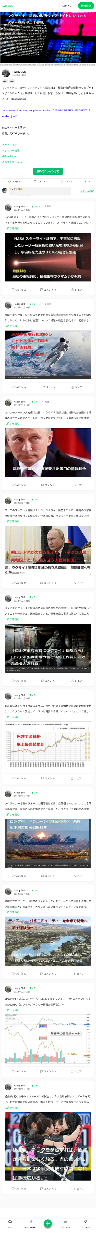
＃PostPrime (9, 156)
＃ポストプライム (12, 162)
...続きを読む (12, 228)
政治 (47, 401)
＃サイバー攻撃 (11, 150)
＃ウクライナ (9, 145)
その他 (48, 206)
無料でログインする (48, 171)
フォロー (33, 206)
